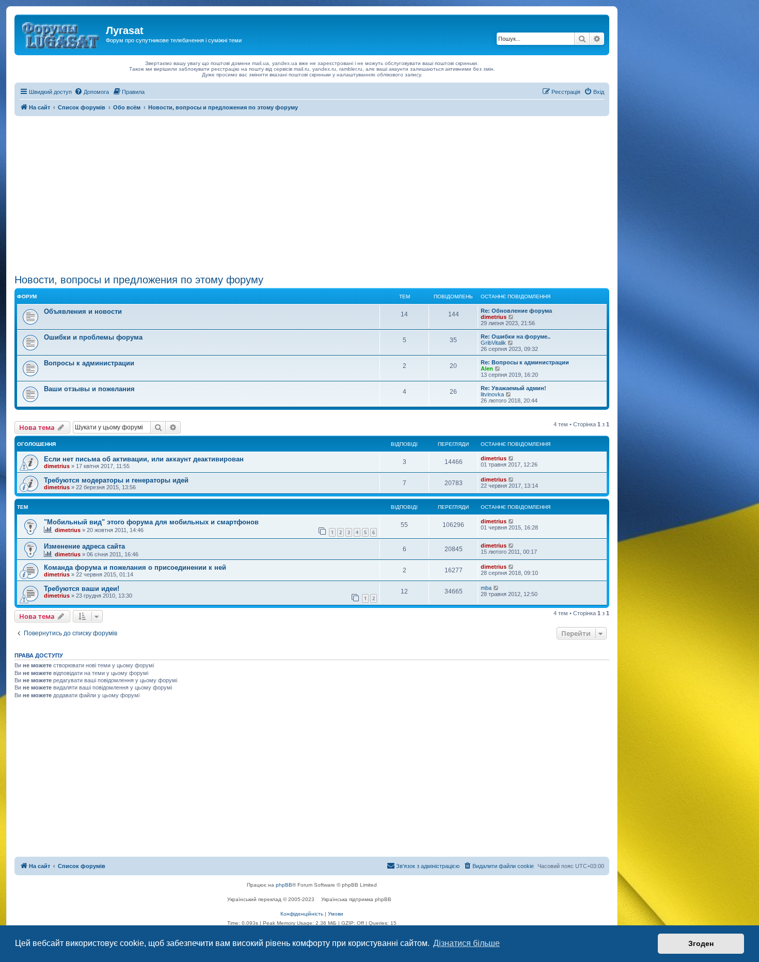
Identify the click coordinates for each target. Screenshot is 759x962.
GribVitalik (493, 343)
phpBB (284, 885)
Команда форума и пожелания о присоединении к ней (135, 567)
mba (486, 588)
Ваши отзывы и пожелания (89, 389)
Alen (487, 368)
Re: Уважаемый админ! (513, 388)
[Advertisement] (311, 193)
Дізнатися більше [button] (466, 943)
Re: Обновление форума (516, 311)
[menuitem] (91, 92)
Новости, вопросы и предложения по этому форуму (138, 279)
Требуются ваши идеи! (81, 588)
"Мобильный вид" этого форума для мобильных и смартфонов (151, 522)
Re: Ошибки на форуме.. (515, 336)
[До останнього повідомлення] (511, 458)
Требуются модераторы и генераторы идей (116, 480)
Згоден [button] (701, 943)
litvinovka (492, 394)
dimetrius (494, 317)
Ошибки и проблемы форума (93, 337)
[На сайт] (61, 33)
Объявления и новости (83, 311)
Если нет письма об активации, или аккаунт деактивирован (144, 459)
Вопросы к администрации (89, 363)
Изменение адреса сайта (84, 546)
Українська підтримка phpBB (356, 899)
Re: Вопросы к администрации (525, 362)
